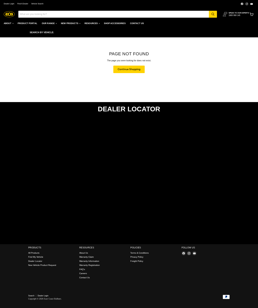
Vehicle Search (37, 4)
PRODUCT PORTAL (27, 23)
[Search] (213, 14)
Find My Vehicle (35, 257)
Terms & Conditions (139, 253)
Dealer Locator (35, 261)
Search (31, 296)
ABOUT (8, 23)
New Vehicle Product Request (42, 265)
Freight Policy (136, 261)
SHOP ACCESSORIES (114, 23)
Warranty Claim (86, 257)
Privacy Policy (136, 257)
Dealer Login (9, 4)
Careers (83, 273)
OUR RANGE (48, 23)
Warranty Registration (89, 265)
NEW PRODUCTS (70, 23)
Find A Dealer (22, 4)
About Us (83, 253)
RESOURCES (91, 23)
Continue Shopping (129, 69)
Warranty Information (89, 261)
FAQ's (82, 269)
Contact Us (84, 277)
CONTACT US (137, 23)
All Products (33, 253)
